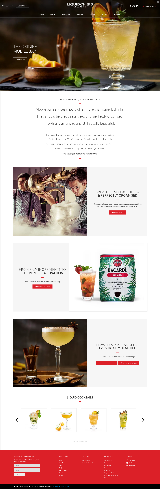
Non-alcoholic (108, 468)
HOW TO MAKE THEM (130, 363)
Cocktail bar (107, 465)
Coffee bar (107, 470)
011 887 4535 (8, 6)
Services (92, 15)
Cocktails (79, 15)
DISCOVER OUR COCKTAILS (107, 363)
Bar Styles (104, 15)
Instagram (132, 465)
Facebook (132, 460)
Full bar (106, 463)
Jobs (60, 465)
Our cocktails (86, 460)
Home (42, 15)
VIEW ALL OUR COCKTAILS (80, 441)
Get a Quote (22, 6)
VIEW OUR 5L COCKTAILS (42, 286)
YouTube (131, 463)
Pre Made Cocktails (87, 463)
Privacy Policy (65, 486)
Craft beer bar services (111, 475)
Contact (117, 15)
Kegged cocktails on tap (111, 473)
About (61, 463)
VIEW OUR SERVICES (117, 212)
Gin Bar (106, 478)
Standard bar (108, 460)
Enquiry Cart (150, 6)
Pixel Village (56, 486)
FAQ (60, 468)
